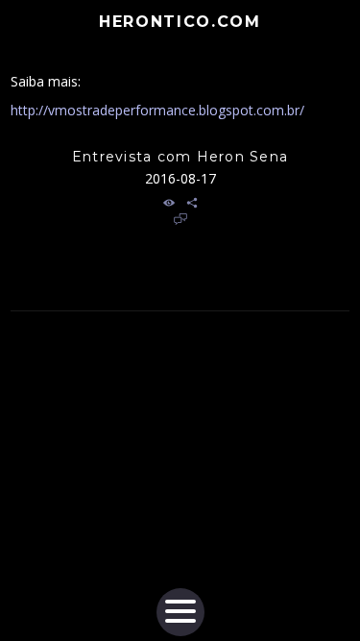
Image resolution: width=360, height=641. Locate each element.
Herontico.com (180, 21)
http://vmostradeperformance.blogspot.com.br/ (157, 110)
